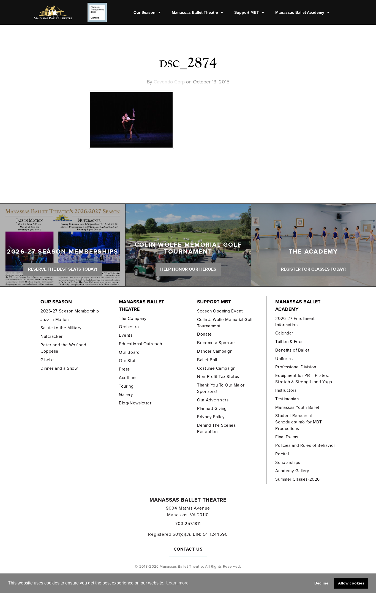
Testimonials (287, 398)
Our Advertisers (212, 400)
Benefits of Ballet (292, 350)
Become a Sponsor (216, 342)
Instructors (285, 390)
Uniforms (284, 358)
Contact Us (188, 549)
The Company (132, 318)
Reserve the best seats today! (62, 269)
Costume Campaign (216, 368)
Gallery (126, 394)
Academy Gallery (292, 470)
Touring (126, 386)
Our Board (129, 352)
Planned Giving (212, 408)
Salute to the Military (60, 327)
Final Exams (286, 436)
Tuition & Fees (289, 341)
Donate (204, 334)
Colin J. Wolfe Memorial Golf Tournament (224, 322)
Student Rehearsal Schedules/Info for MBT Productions (298, 422)
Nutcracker (51, 336)
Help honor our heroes (188, 269)
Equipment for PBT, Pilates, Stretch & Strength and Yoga (303, 378)
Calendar (284, 333)
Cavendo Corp (169, 82)
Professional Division (295, 366)
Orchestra (129, 326)
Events (125, 335)
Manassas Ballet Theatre (195, 12)
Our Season (144, 12)
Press (124, 369)
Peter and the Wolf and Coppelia (63, 348)
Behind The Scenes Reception (216, 428)
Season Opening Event (220, 311)
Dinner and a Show (59, 368)
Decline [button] (321, 583)
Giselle (47, 359)
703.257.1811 (187, 523)
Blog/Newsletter (135, 403)
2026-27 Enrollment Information (295, 321)
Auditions (128, 377)
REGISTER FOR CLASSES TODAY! (313, 269)
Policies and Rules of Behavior (305, 445)
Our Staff (128, 360)
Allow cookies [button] (351, 583)
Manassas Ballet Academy (299, 12)
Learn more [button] (177, 583)
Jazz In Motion (54, 319)
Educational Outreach (140, 343)
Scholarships (287, 462)
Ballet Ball (207, 359)
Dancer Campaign (214, 351)
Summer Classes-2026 (297, 479)
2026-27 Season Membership (69, 311)
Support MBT (246, 12)
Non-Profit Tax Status (218, 376)
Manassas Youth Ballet (297, 407)
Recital (282, 453)
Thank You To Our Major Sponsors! (220, 388)
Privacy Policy (211, 416)
